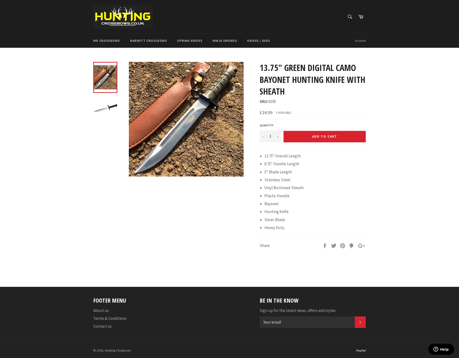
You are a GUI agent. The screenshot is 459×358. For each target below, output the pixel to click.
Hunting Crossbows (118, 350)
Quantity (266, 125)
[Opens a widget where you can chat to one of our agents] (441, 350)
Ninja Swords (225, 40)
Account (360, 41)
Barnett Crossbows (148, 40)
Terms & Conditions (109, 318)
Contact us (102, 326)
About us (101, 310)
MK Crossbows (106, 40)
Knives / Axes (258, 40)
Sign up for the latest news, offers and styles (298, 310)
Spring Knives (189, 40)
